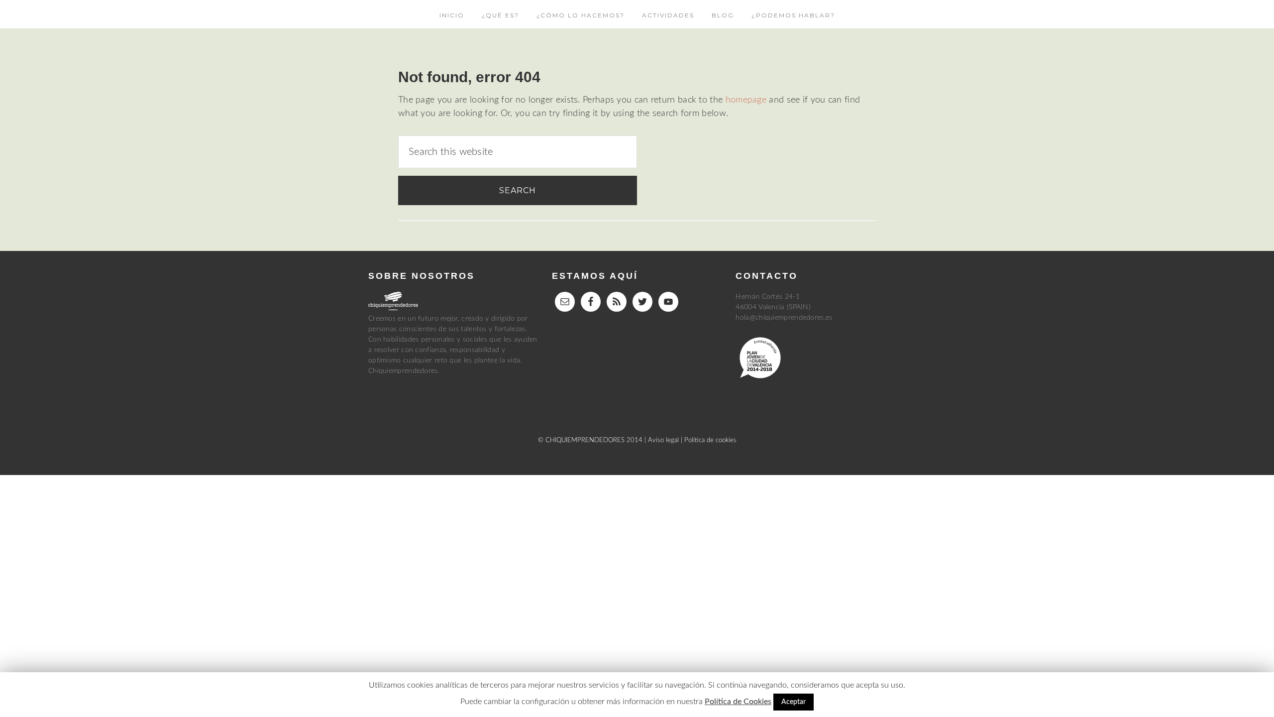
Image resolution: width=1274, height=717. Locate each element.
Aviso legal (663, 440)
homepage (746, 100)
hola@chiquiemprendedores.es (784, 317)
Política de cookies (710, 440)
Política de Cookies (738, 702)
